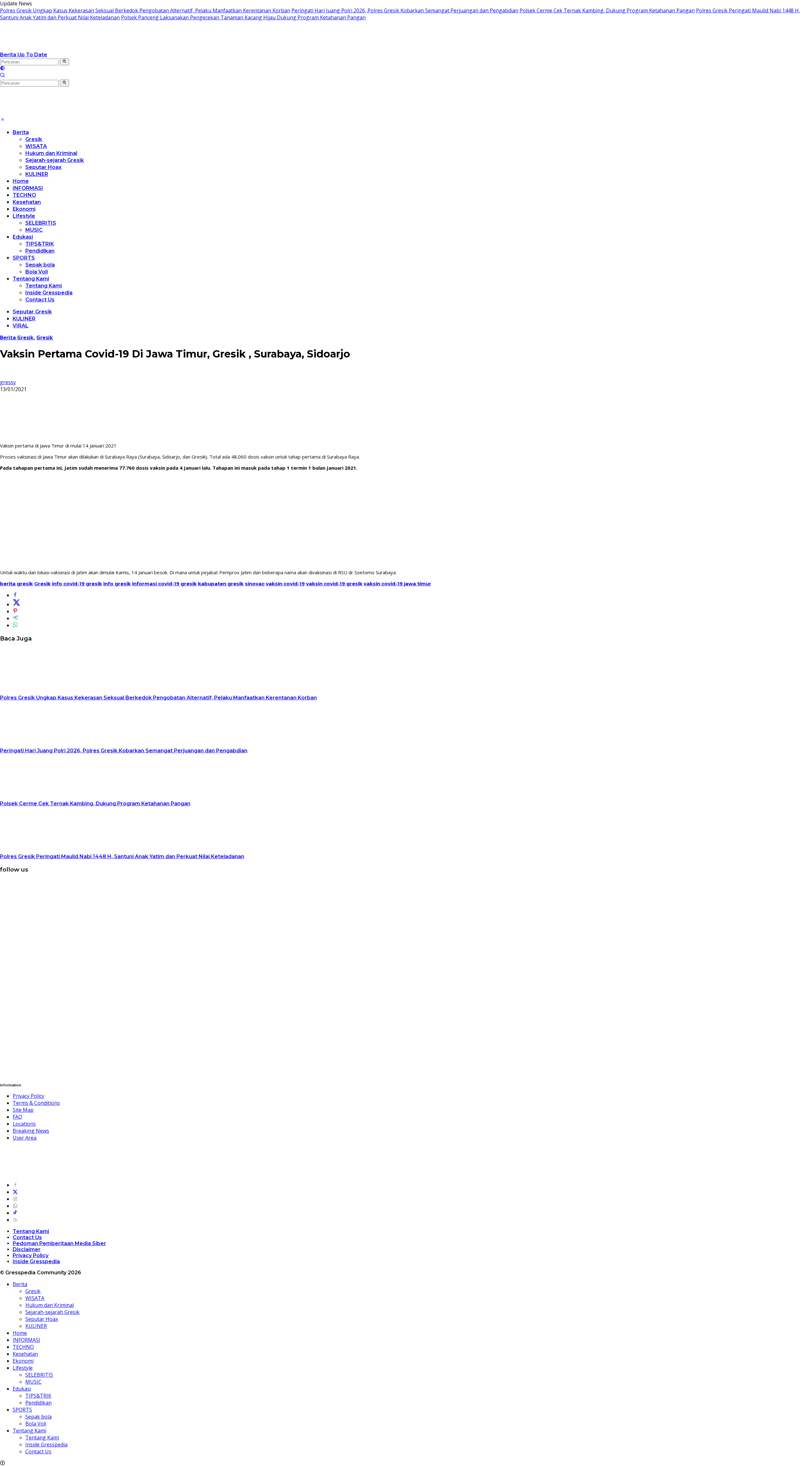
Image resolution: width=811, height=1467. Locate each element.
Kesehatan (27, 202)
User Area (24, 1137)
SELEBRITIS (40, 223)
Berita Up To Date (23, 55)
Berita (21, 132)
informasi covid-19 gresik (164, 584)
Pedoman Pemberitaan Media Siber (59, 1243)
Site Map (23, 1109)
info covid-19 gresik (77, 584)
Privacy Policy (28, 1095)
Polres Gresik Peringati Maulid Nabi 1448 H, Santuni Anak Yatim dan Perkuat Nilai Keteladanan (122, 856)
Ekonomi (24, 209)
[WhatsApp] (15, 1205)
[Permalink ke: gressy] (5, 375)
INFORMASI (28, 188)
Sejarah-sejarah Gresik (54, 160)
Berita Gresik (17, 337)
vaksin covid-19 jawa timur (397, 584)
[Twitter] (15, 1191)
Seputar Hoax (43, 167)
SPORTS (24, 258)
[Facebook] (15, 1184)
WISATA (36, 146)
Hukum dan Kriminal (51, 153)
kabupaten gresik (221, 584)
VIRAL (21, 326)
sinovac (255, 584)
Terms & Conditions (36, 1102)
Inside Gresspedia (49, 293)
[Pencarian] (2, 75)
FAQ (17, 1116)
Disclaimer (27, 1249)
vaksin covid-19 (285, 584)
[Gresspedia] (63, 47)
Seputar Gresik (32, 312)
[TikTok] (15, 1212)
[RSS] (15, 1219)
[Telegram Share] (15, 618)
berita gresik (16, 584)
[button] (64, 61)
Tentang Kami (31, 279)
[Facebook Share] (15, 595)
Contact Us (39, 300)
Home (21, 181)
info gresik (117, 584)
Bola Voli (36, 272)
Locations (24, 1123)
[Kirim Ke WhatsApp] (15, 625)
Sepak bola (40, 265)
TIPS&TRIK (39, 244)
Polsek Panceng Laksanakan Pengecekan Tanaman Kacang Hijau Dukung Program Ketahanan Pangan (243, 17)
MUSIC (34, 230)
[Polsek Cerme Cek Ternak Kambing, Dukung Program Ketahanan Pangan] (39, 796)
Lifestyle (24, 216)
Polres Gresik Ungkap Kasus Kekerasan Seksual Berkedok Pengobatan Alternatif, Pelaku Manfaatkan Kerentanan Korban (145, 10)
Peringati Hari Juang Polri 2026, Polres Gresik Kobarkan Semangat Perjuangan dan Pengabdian (404, 10)
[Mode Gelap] (2, 68)
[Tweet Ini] (16, 604)
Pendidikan (39, 251)
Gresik (33, 139)
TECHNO (24, 195)
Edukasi (23, 237)
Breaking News (31, 1130)
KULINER (36, 174)
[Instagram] (15, 1198)
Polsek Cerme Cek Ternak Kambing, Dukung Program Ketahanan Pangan (607, 10)
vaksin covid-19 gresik (334, 584)
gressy (8, 382)
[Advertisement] (405, 520)
